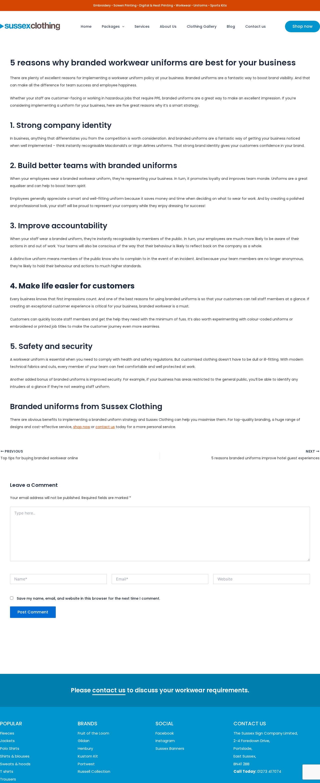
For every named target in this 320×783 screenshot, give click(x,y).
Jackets (7, 740)
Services (142, 26)
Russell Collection (94, 771)
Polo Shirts (9, 748)
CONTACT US (250, 723)
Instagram (165, 740)
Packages (111, 26)
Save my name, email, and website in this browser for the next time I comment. (88, 598)
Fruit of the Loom (93, 733)
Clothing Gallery (201, 26)
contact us (105, 426)
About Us (168, 26)
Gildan (84, 740)
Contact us (255, 26)
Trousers (8, 779)
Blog (231, 26)
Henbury (85, 748)
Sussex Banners (170, 748)
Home (86, 26)
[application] (122, 26)
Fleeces (7, 733)
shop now (81, 426)
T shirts (6, 771)
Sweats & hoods (15, 764)
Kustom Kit (88, 756)
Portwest (86, 764)
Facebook (165, 733)
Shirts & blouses (15, 756)
